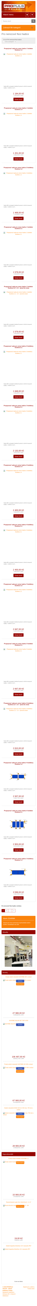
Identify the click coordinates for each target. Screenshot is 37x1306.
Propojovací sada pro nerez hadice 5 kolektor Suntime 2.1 (18, 644)
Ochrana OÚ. (6, 1294)
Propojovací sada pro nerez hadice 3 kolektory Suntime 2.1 (18, 406)
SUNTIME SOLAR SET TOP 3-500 (18, 1020)
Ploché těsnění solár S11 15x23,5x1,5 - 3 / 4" (18, 1202)
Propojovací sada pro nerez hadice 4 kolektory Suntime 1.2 (18, 763)
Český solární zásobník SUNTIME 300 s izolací (19, 977)
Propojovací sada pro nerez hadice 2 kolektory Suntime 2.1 (18, 346)
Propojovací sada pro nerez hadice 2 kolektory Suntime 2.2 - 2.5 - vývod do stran (18, 704)
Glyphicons (26, 1287)
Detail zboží (18, 99)
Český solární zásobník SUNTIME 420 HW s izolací (18, 1064)
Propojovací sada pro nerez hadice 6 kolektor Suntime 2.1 (18, 811)
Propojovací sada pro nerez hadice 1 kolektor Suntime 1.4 (18, 108)
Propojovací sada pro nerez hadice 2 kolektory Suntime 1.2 (18, 168)
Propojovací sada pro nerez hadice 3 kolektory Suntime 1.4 (18, 859)
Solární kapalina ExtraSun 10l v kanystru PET (18, 1246)
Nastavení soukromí (8, 1292)
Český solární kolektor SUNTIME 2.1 (18, 1158)
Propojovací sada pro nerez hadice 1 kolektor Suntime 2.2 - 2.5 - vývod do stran (18, 287)
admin (32, 1287)
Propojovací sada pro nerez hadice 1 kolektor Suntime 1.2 (18, 49)
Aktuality (5, 932)
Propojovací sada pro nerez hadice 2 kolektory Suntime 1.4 (18, 465)
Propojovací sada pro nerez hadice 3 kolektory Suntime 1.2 (18, 584)
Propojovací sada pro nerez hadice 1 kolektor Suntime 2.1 (18, 227)
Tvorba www (30, 1288)
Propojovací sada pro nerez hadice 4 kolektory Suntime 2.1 (18, 525)
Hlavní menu (8, 15)
